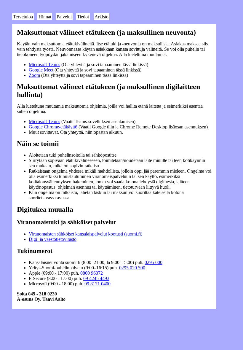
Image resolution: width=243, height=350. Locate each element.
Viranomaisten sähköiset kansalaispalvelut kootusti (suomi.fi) (85, 233)
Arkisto (101, 16)
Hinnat (45, 16)
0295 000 (153, 262)
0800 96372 (91, 273)
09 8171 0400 (97, 283)
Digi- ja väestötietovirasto (52, 239)
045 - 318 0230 (42, 293)
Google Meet (41, 69)
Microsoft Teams (44, 64)
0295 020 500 (132, 267)
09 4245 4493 (96, 278)
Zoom (34, 75)
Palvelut (64, 16)
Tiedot (83, 16)
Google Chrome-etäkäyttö (53, 126)
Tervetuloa (23, 16)
